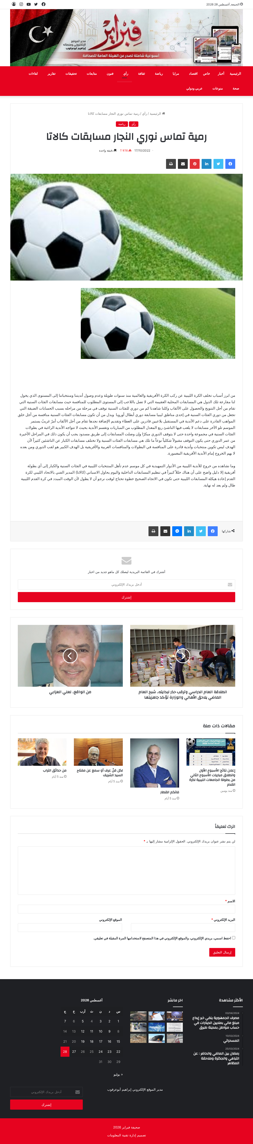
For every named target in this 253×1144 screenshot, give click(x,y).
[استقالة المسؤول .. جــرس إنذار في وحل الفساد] (156, 1016)
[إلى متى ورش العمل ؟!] (156, 1027)
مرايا (176, 73)
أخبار (221, 73)
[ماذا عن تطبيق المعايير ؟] (175, 1027)
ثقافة (141, 73)
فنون (110, 73)
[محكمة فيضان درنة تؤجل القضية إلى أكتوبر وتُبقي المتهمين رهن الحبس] (138, 1038)
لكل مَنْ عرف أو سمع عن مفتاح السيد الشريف (100, 772)
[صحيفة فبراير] (126, 37)
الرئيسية (235, 73)
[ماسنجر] (177, 531)
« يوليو (118, 1074)
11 (91, 1031)
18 (91, 1041)
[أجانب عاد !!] (138, 1016)
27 (74, 1052)
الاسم (230, 901)
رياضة (159, 73)
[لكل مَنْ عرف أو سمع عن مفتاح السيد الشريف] (98, 752)
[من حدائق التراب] (42, 752)
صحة (236, 88)
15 (118, 1041)
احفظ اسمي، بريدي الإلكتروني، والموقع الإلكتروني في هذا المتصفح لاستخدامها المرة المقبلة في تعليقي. (162, 938)
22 (118, 1052)
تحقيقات (71, 73)
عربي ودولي (194, 88)
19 (82, 1041)
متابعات (92, 73)
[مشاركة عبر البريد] (183, 164)
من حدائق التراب (54, 770)
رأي (125, 73)
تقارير (52, 73)
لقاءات (33, 73)
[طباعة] (171, 164)
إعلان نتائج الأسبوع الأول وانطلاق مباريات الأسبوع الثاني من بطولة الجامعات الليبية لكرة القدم (212, 777)
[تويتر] (218, 164)
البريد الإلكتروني (223, 920)
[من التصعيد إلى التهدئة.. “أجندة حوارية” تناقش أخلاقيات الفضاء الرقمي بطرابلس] (175, 1016)
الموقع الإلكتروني (110, 920)
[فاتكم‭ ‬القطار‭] (154, 763)
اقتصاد (193, 73)
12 (82, 1031)
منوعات (217, 88)
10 (100, 1031)
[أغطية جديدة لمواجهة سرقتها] (138, 1027)
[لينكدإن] (206, 164)
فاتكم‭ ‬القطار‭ (169, 792)
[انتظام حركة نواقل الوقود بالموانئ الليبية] (156, 1038)
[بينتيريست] (195, 164)
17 (100, 1041)
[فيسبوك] (230, 164)
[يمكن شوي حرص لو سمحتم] (175, 1038)
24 (101, 1052)
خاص (206, 73)
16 (109, 1041)
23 (109, 1052)
